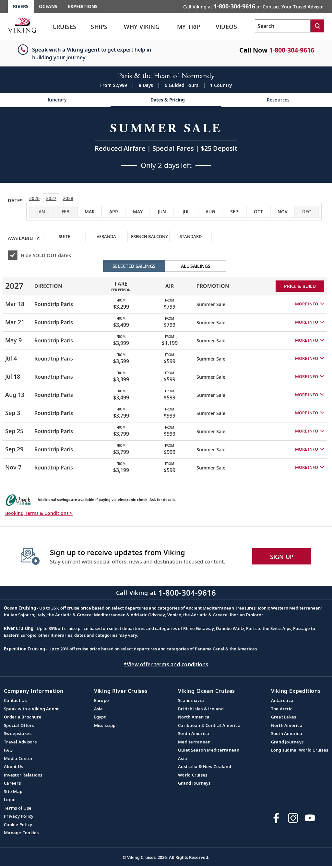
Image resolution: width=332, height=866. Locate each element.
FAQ (8, 750)
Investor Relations (23, 775)
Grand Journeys (194, 783)
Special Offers (19, 725)
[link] (64, 28)
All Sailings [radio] (195, 266)
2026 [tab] (34, 198)
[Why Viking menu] (171, 27)
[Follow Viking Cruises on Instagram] (293, 818)
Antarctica (282, 700)
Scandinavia (191, 700)
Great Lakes (283, 717)
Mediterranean (194, 742)
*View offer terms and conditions (166, 664)
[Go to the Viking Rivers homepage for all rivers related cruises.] (22, 25)
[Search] (317, 25)
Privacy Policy (19, 816)
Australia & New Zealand (204, 766)
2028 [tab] (68, 198)
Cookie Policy (18, 824)
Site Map (13, 791)
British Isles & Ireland (201, 709)
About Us (13, 766)
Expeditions (83, 6)
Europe (101, 700)
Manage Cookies (21, 833)
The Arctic (282, 709)
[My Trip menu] (210, 27)
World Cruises (192, 775)
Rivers (21, 6)
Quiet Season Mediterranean (209, 750)
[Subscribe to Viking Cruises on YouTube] (310, 818)
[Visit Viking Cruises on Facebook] (276, 818)
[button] (309, 304)
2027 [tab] (51, 198)
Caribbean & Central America (209, 725)
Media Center (18, 758)
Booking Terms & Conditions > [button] (39, 513)
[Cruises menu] (86, 27)
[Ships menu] (116, 27)
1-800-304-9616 (291, 50)
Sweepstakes (17, 733)
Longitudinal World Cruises (299, 750)
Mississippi (105, 725)
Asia (98, 709)
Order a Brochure (23, 717)
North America (193, 717)
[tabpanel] (166, 368)
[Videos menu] (246, 27)
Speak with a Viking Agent (31, 709)
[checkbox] (89, 212)
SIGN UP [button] (282, 557)
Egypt (100, 717)
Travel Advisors (20, 742)
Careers (12, 783)
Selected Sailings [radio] (134, 266)
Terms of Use (17, 808)
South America (193, 733)
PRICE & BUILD (300, 286)
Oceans (48, 6)
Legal (10, 799)
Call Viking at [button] (253, 6)
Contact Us (15, 700)
